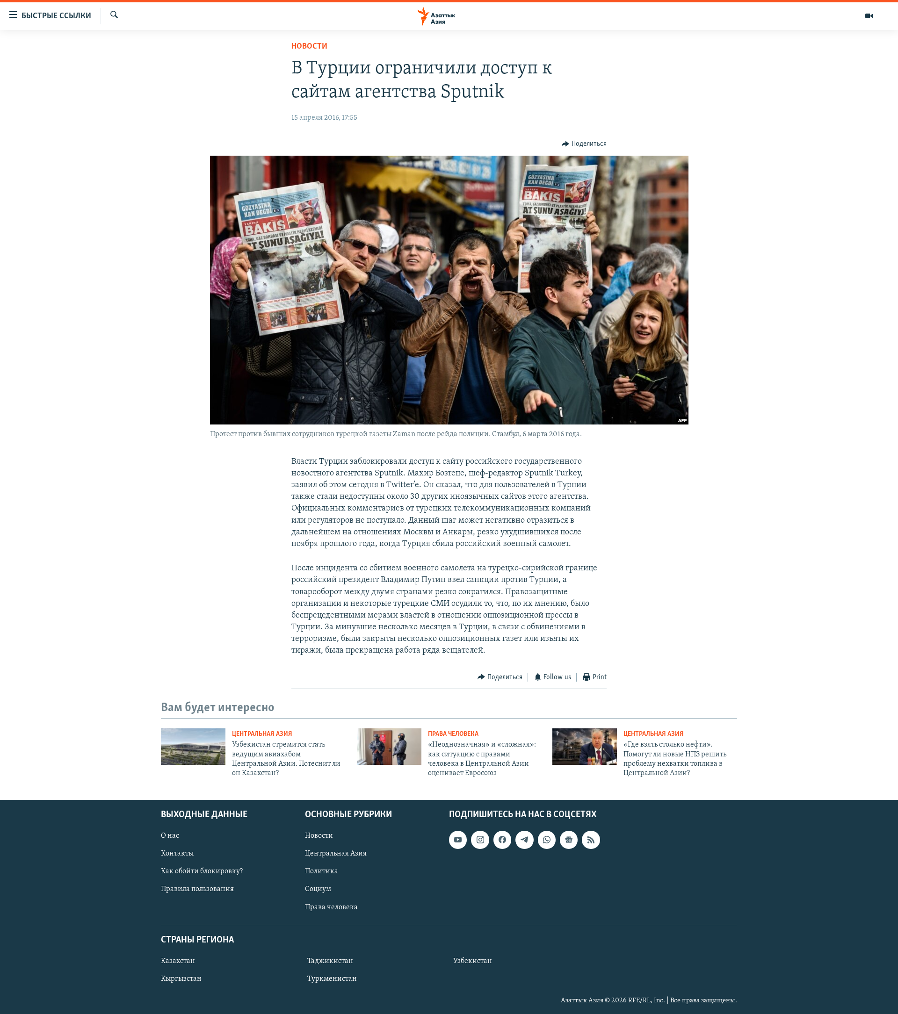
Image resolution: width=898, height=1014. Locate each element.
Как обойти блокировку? (202, 871)
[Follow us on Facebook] (502, 840)
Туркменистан (332, 979)
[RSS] (591, 840)
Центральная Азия (262, 734)
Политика (321, 871)
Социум (318, 889)
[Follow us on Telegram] (524, 840)
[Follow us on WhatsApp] (547, 840)
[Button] (584, 144)
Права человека (453, 734)
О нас (170, 836)
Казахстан (178, 961)
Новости (309, 47)
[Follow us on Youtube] (458, 840)
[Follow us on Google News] (569, 840)
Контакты (177, 853)
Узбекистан (472, 961)
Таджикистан (330, 961)
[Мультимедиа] (869, 15)
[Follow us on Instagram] (480, 840)
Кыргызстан (181, 979)
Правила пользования (197, 889)
